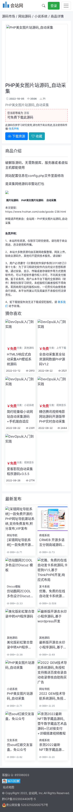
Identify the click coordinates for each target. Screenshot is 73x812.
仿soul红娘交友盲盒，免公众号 (20, 747)
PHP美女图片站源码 (32, 200)
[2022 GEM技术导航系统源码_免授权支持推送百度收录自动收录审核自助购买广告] (53, 663)
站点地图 (8, 787)
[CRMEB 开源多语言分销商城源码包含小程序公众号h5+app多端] (53, 509)
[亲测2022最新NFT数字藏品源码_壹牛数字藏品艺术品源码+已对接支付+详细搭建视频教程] (53, 714)
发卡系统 (44, 586)
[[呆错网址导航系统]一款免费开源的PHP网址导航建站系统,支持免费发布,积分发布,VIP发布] (20, 509)
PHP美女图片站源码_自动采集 (20, 695)
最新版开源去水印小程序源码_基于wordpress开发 (52, 645)
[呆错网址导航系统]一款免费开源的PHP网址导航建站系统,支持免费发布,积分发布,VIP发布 (20, 542)
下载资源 (18, 136)
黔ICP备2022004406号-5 (19, 799)
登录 (53, 6)
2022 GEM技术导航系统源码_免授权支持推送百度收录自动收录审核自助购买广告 (52, 696)
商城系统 (44, 535)
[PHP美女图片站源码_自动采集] (20, 663)
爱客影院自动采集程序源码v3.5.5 (20, 471)
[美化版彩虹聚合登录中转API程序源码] (20, 611)
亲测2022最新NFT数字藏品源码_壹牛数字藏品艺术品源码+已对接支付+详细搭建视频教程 (52, 747)
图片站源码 (12, 200)
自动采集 (51, 200)
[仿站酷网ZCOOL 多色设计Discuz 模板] (20, 560)
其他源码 (12, 637)
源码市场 (8, 16)
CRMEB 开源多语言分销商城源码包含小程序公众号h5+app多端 (52, 542)
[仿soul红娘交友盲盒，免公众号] (20, 714)
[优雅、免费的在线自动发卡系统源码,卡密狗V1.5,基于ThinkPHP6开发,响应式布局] (53, 560)
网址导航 (12, 535)
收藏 (38, 136)
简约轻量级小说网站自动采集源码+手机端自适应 (20, 416)
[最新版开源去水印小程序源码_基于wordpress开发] (53, 611)
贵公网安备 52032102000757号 (27, 805)
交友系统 (12, 740)
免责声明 (14, 128)
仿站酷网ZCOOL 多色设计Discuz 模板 (19, 593)
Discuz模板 (13, 586)
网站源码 (24, 16)
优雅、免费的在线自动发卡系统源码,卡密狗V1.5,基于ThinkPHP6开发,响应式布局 (52, 593)
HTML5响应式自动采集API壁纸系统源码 (19, 359)
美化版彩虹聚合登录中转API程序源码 (20, 645)
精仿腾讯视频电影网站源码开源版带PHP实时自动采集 (52, 416)
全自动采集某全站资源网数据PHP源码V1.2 (52, 359)
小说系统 (40, 16)
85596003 (22, 775)
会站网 (30, 218)
